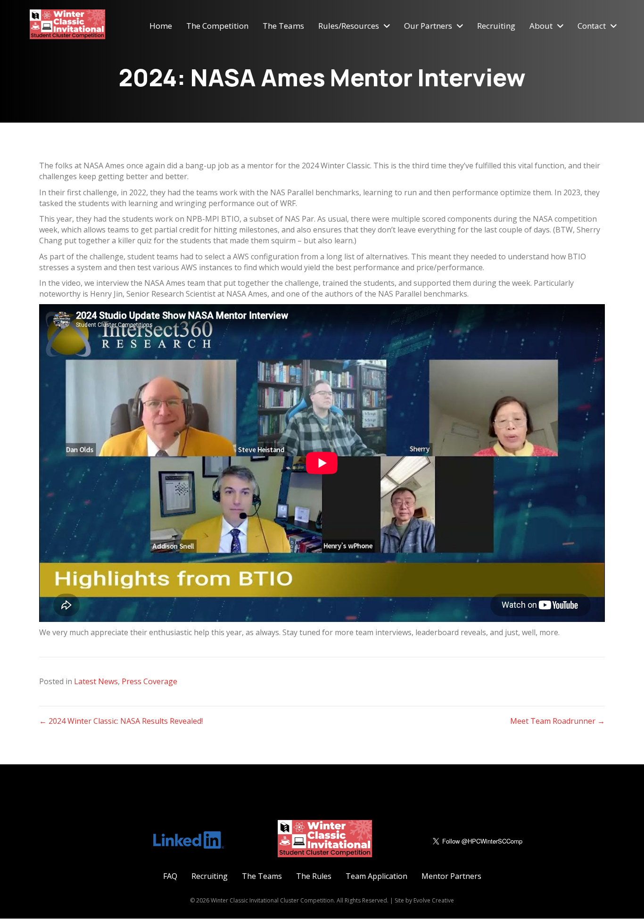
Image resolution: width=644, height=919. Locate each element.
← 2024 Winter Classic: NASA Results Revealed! (121, 721)
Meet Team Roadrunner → (557, 721)
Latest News (96, 681)
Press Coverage (149, 681)
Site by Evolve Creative (424, 900)
